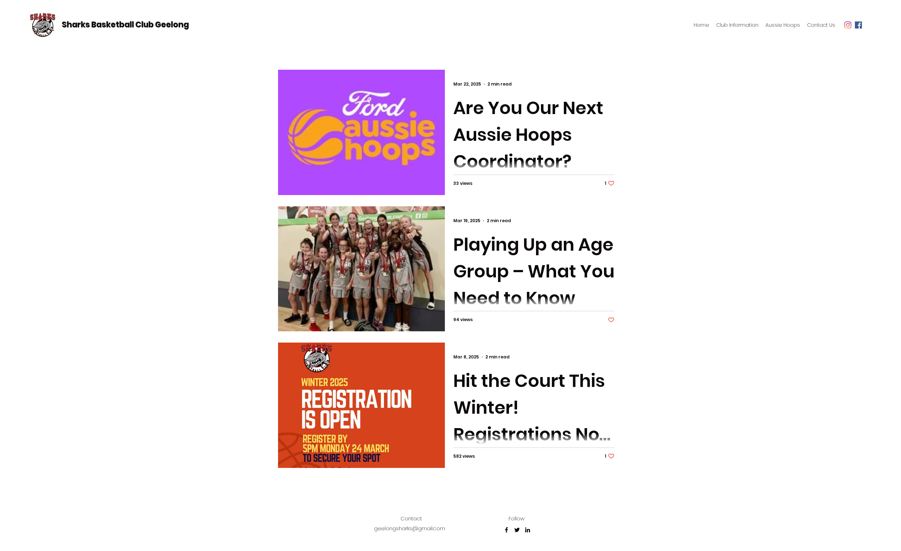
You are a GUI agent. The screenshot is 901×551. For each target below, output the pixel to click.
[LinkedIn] (527, 529)
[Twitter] (517, 529)
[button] (737, 25)
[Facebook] (858, 25)
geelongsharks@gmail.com (409, 528)
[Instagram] (847, 25)
